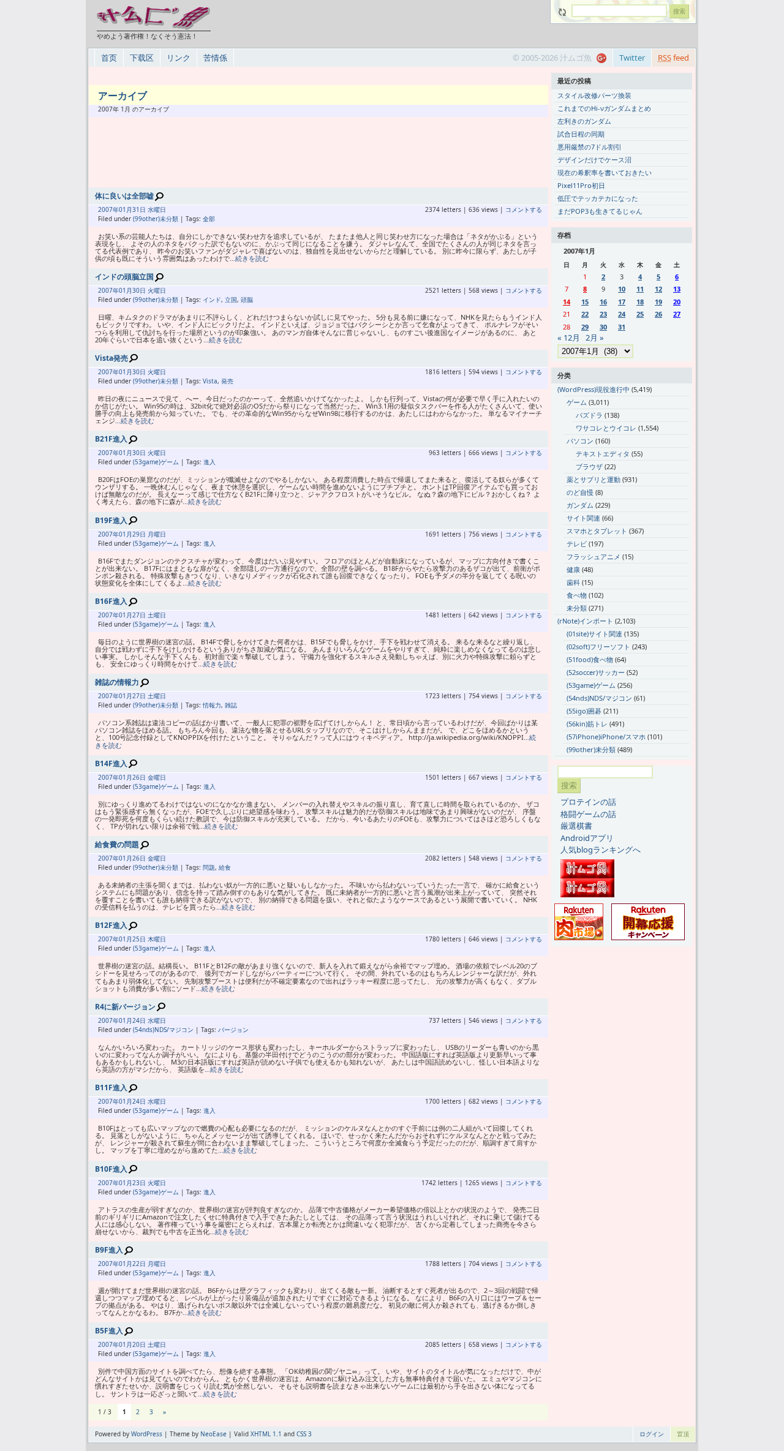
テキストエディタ (603, 453)
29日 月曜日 (149, 534)
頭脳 (247, 299)
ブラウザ (589, 466)
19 (658, 301)
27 (676, 313)
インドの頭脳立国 (124, 276)
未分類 (577, 607)
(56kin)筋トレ (587, 723)
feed (673, 57)
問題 (209, 867)
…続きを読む (249, 258)
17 (621, 301)
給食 (225, 867)
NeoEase (213, 1434)
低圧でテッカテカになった (597, 198)
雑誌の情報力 (117, 682)
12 (658, 288)
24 (621, 313)
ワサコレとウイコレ (606, 427)
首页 (109, 57)
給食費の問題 (117, 844)
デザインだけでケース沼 (594, 159)
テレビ (577, 543)
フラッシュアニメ (593, 556)
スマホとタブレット (597, 530)
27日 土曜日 (149, 615)
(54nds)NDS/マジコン (163, 1029)
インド (212, 299)
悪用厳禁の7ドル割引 (589, 146)
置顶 (683, 1434)
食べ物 (577, 595)
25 (640, 313)
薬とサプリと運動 (593, 479)
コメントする (523, 209)
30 (603, 326)
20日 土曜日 (149, 1344)
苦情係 (215, 57)
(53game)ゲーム (156, 462)
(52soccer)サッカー (596, 672)
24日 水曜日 (149, 1020)
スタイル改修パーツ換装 (594, 95)
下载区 (142, 57)
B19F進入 (111, 520)
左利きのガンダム (584, 121)
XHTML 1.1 (266, 1434)
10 (621, 288)
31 (621, 326)
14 (566, 301)
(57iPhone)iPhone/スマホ (606, 736)
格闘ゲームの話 (588, 814)
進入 (209, 462)
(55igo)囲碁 (584, 710)
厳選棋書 (576, 825)
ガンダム (580, 505)
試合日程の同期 (581, 133)
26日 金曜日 (149, 777)
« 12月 (568, 337)
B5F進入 (109, 1330)
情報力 (212, 705)
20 (676, 301)
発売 (227, 381)
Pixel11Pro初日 (581, 185)
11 (640, 288)
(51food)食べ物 (590, 659)
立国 (231, 299)
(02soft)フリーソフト (598, 646)
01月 (125, 209)
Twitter (632, 57)
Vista (210, 381)
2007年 (108, 209)
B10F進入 (111, 1169)
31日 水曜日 (149, 209)
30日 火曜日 (149, 290)
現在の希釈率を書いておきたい (604, 172)
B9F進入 (109, 1250)
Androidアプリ (587, 837)
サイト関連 (583, 517)
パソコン (580, 440)
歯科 (573, 582)
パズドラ (589, 415)
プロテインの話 (588, 801)
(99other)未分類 (155, 218)
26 (658, 313)
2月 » (595, 337)
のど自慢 (580, 492)
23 (603, 313)
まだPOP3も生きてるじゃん (600, 211)
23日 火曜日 (149, 1182)
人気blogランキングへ (600, 849)
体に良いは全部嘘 (124, 195)
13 (676, 288)
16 (603, 301)
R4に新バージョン (125, 1006)
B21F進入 (111, 439)
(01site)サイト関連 (594, 633)
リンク (178, 57)
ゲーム (577, 402)
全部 (209, 218)
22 (585, 313)
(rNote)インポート (585, 620)
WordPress (146, 1434)
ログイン (651, 1434)
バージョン (233, 1029)
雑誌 (231, 705)
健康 (573, 569)
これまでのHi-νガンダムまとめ (604, 108)
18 (640, 301)
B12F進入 (111, 925)
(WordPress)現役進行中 (593, 389)
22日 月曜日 (149, 1263)
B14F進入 (111, 763)
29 (585, 326)
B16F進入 (111, 601)
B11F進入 (111, 1087)
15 (585, 301)
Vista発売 (111, 358)
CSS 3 (304, 1434)
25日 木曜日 (149, 939)
